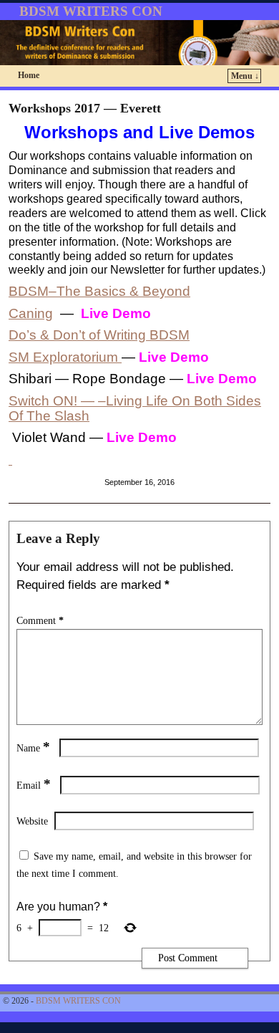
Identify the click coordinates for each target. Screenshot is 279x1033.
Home (28, 75)
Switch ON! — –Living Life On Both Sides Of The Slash (135, 408)
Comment (40, 620)
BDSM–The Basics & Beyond (99, 291)
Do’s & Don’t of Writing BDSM (99, 334)
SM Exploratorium (65, 357)
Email (33, 785)
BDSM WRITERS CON (90, 11)
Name (33, 748)
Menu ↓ (245, 76)
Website (32, 821)
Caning (31, 313)
